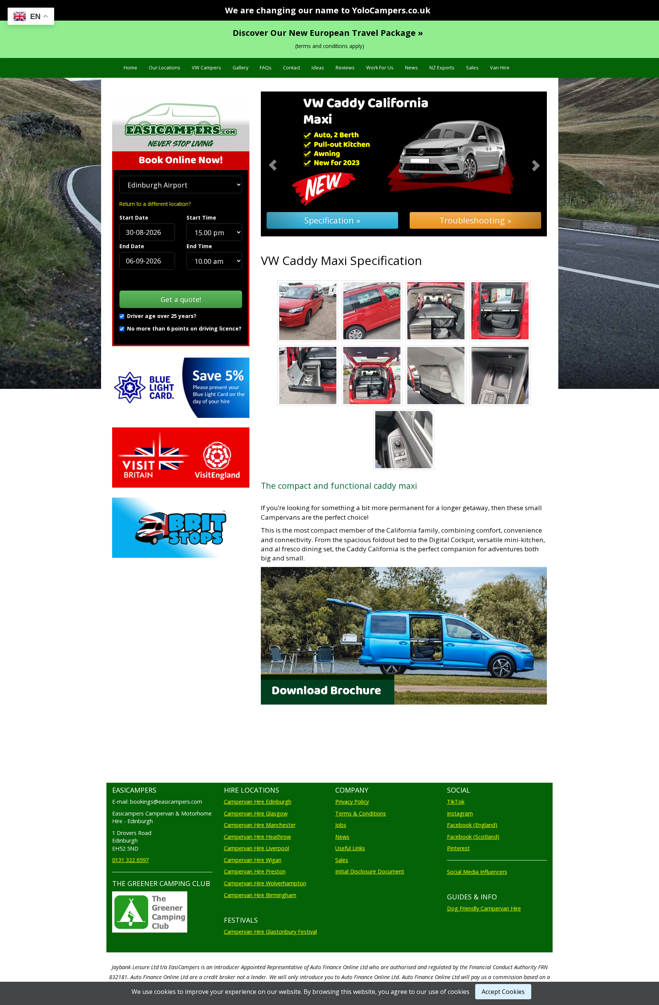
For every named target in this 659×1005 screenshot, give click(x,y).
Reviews (345, 67)
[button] (282, 164)
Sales (472, 67)
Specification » (332, 220)
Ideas (318, 67)
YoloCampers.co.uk (391, 10)
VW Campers (206, 67)
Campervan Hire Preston (255, 871)
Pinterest (458, 848)
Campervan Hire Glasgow (256, 813)
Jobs (340, 824)
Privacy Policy (352, 801)
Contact (291, 67)
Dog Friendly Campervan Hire (484, 908)
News (411, 67)
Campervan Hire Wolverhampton (265, 883)
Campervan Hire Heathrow (257, 836)
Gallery (240, 67)
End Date (131, 246)
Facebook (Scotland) (473, 836)
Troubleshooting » (475, 220)
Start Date (133, 217)
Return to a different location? (155, 203)
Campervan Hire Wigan (252, 860)
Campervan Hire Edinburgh (257, 801)
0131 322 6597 (130, 860)
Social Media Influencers (477, 871)
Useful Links (350, 848)
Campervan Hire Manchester (260, 824)
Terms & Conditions (360, 813)
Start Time (201, 217)
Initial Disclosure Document (369, 871)
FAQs (266, 67)
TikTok (456, 801)
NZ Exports (442, 67)
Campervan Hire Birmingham (260, 895)
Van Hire (500, 67)
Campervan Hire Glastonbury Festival (270, 931)
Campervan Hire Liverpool (256, 848)
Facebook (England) (472, 824)
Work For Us (380, 67)
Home (130, 67)
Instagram (460, 813)
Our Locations (164, 67)
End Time (199, 246)
